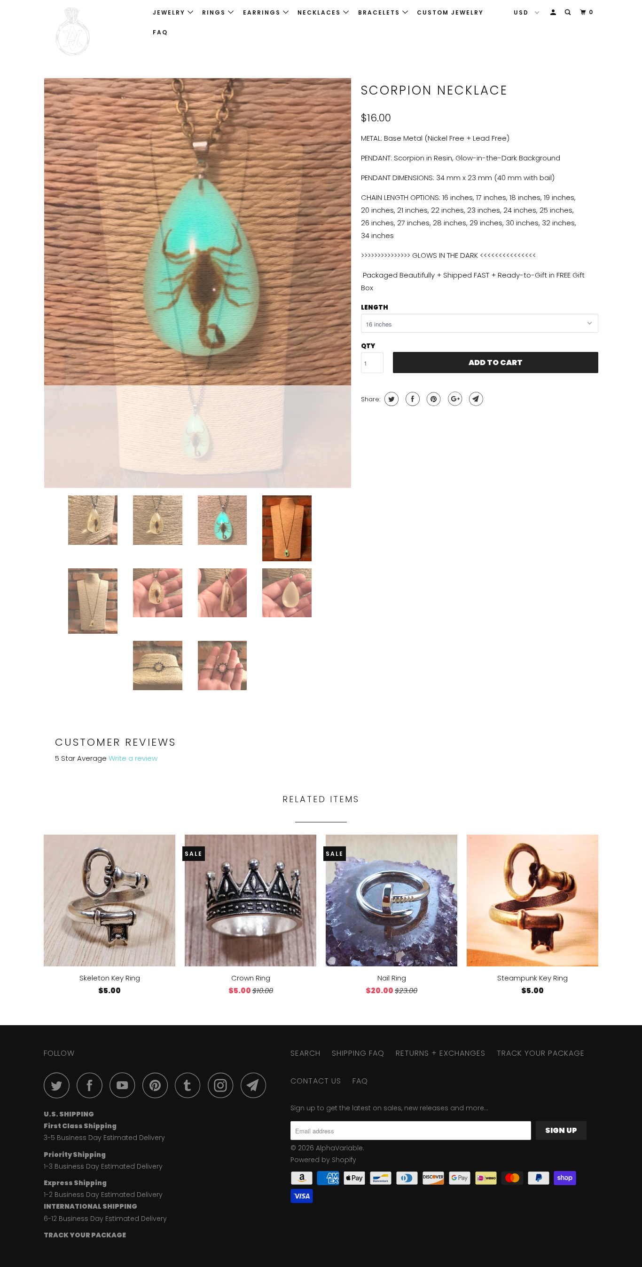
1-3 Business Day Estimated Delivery (103, 1166)
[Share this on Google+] (454, 399)
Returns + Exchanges (440, 1053)
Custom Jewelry (450, 12)
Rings (215, 12)
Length (374, 307)
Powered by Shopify (323, 1159)
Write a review (133, 758)
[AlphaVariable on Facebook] (92, 1085)
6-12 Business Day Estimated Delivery (105, 1218)
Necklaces (320, 12)
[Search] (568, 12)
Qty (368, 346)
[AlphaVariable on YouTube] (125, 1085)
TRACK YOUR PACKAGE (541, 1053)
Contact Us (315, 1081)
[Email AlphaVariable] (256, 1085)
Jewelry (170, 12)
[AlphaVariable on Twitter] (59, 1085)
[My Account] (554, 12)
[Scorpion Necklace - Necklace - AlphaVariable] (198, 283)
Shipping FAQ (358, 1053)
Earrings (263, 12)
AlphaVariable (339, 1148)
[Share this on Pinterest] (432, 399)
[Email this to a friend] (475, 399)
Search (305, 1053)
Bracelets (380, 12)
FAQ (160, 32)
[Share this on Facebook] (411, 399)
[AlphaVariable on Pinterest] (157, 1085)
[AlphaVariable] (92, 31)
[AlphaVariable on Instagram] (223, 1085)
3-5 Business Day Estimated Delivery (104, 1137)
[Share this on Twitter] (390, 399)
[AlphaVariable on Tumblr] (190, 1085)
